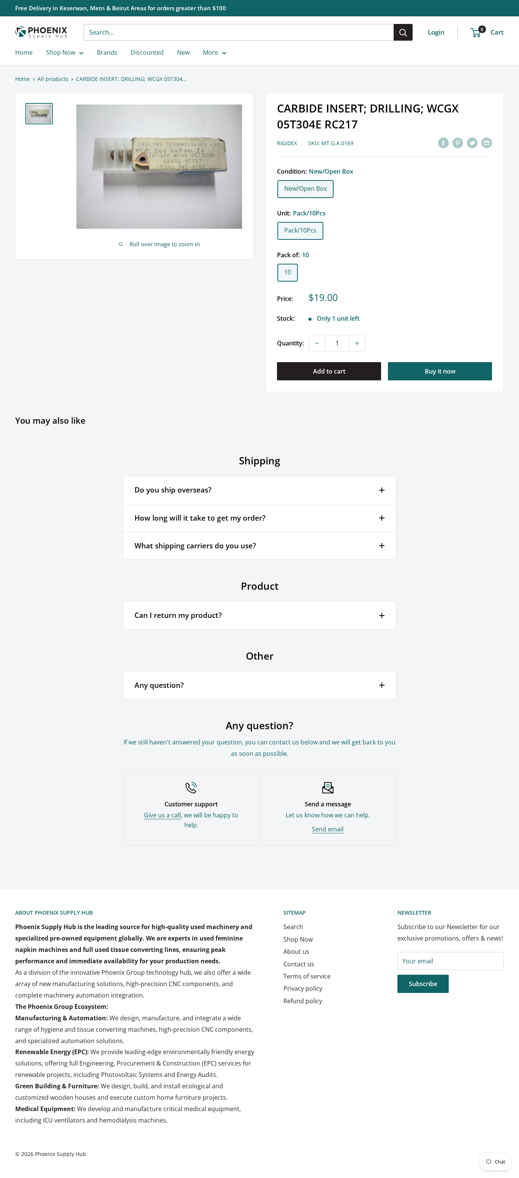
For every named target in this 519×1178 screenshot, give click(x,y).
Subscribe (423, 984)
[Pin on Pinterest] (458, 142)
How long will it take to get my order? (200, 518)
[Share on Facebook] (443, 142)
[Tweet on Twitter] (472, 142)
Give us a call (162, 815)
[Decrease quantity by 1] (317, 343)
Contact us (298, 964)
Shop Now (60, 52)
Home (24, 52)
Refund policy (302, 1001)
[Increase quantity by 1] (357, 343)
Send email (327, 829)
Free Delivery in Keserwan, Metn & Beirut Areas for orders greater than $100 (120, 8)
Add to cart (329, 371)
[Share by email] (486, 142)
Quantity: (290, 343)
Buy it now (440, 371)
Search (293, 927)
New (183, 52)
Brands (107, 52)
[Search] (403, 32)
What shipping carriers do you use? (195, 546)
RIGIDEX (287, 143)
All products (53, 78)
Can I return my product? (178, 615)
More (210, 52)
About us (296, 951)
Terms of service (307, 976)
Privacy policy (302, 988)
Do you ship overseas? (173, 490)
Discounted (147, 52)
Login (436, 32)
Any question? (159, 685)
